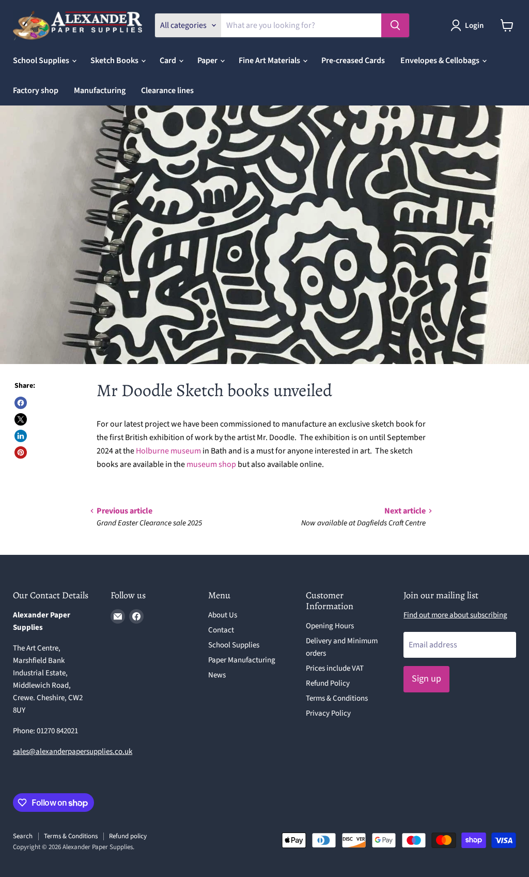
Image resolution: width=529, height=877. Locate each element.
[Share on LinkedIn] (20, 436)
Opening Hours (330, 626)
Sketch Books (115, 60)
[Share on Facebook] (20, 403)
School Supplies (42, 60)
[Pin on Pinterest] (20, 452)
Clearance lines (167, 90)
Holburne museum (168, 451)
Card (169, 60)
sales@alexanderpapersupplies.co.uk (72, 751)
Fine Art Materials (270, 60)
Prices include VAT (335, 668)
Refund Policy (328, 683)
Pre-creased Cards (353, 60)
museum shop (211, 464)
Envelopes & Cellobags (440, 60)
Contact (221, 630)
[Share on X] (20, 419)
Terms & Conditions (337, 698)
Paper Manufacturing (241, 660)
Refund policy (128, 836)
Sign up (426, 678)
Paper (208, 60)
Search (23, 836)
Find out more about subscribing (455, 615)
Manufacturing (100, 90)
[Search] (395, 25)
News (217, 675)
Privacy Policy (328, 713)
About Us (222, 615)
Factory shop (35, 90)
